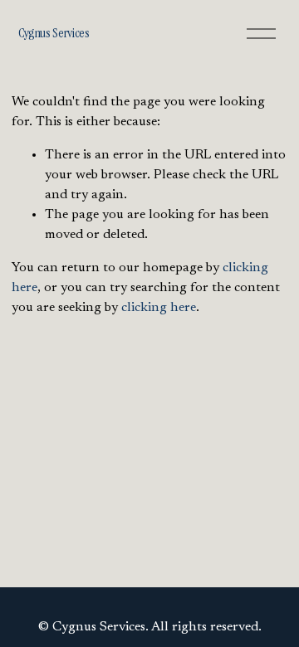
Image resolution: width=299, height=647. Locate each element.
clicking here (158, 307)
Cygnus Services (54, 32)
